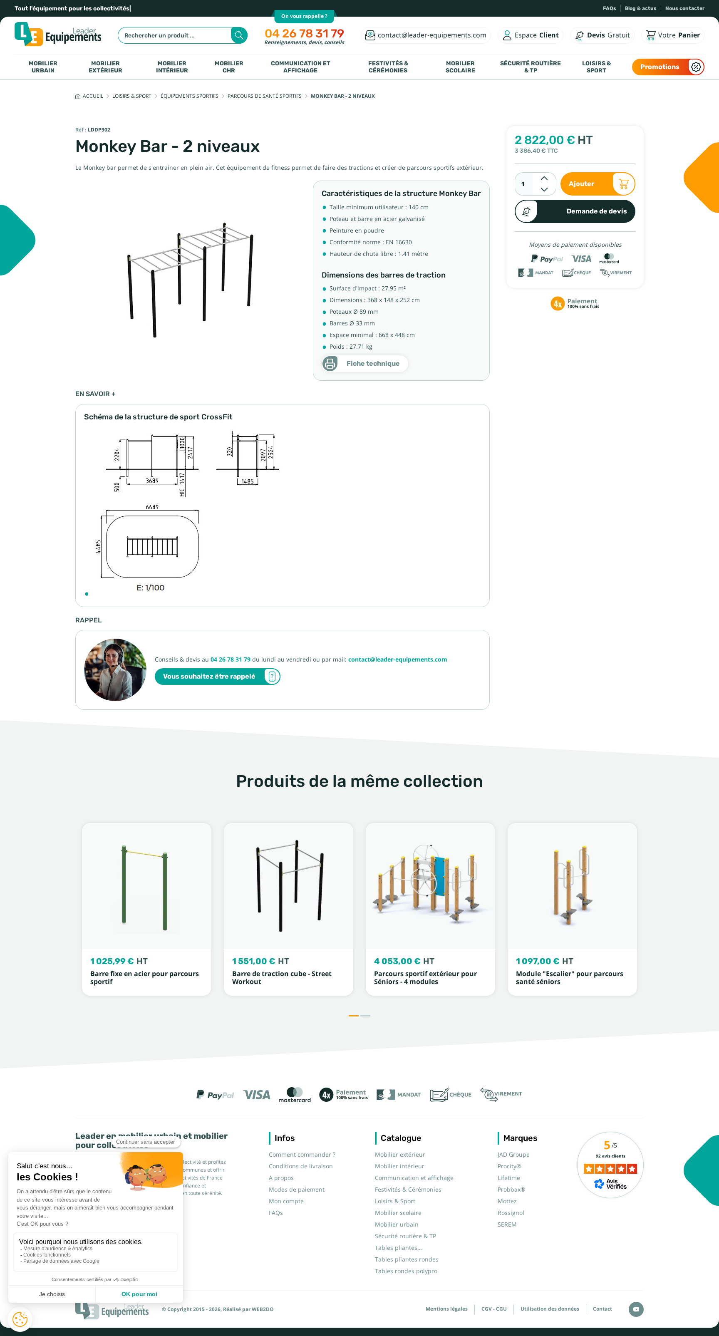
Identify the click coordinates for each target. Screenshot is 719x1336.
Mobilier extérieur (105, 67)
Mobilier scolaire (460, 67)
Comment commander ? (302, 1154)
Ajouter (581, 184)
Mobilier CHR (229, 67)
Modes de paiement (297, 1189)
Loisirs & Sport (596, 67)
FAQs (609, 8)
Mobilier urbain (43, 67)
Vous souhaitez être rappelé (209, 676)
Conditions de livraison (301, 1166)
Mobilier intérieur (172, 67)
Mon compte (286, 1201)
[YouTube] (636, 1309)
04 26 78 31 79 (304, 33)
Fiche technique (373, 363)
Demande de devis (597, 211)
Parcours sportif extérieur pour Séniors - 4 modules (425, 978)
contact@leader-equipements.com (397, 659)
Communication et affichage (300, 67)
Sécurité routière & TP (530, 67)
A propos (281, 1178)
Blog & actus (641, 8)
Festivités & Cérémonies (388, 67)
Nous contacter (684, 8)
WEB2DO (263, 1309)
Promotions (659, 67)
